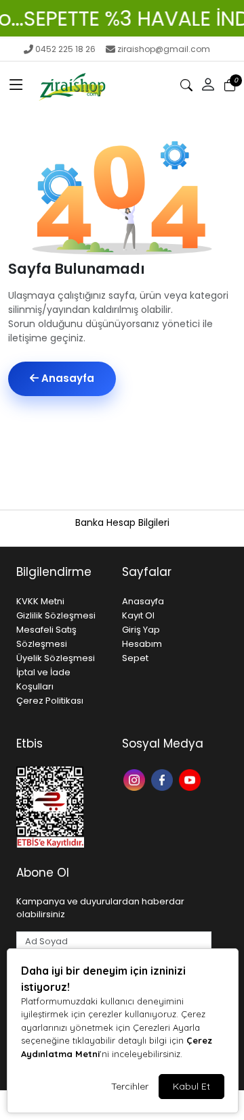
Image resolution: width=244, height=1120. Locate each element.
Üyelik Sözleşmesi (55, 658)
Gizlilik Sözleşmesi (56, 615)
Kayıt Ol (138, 615)
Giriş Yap (141, 629)
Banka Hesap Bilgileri (122, 522)
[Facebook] (164, 779)
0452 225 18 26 (65, 49)
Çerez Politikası (49, 700)
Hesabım (142, 643)
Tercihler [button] (129, 1086)
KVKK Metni (40, 601)
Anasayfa (66, 378)
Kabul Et (191, 1086)
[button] (16, 85)
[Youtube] (191, 779)
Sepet (135, 658)
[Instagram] (136, 779)
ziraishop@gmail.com (163, 49)
